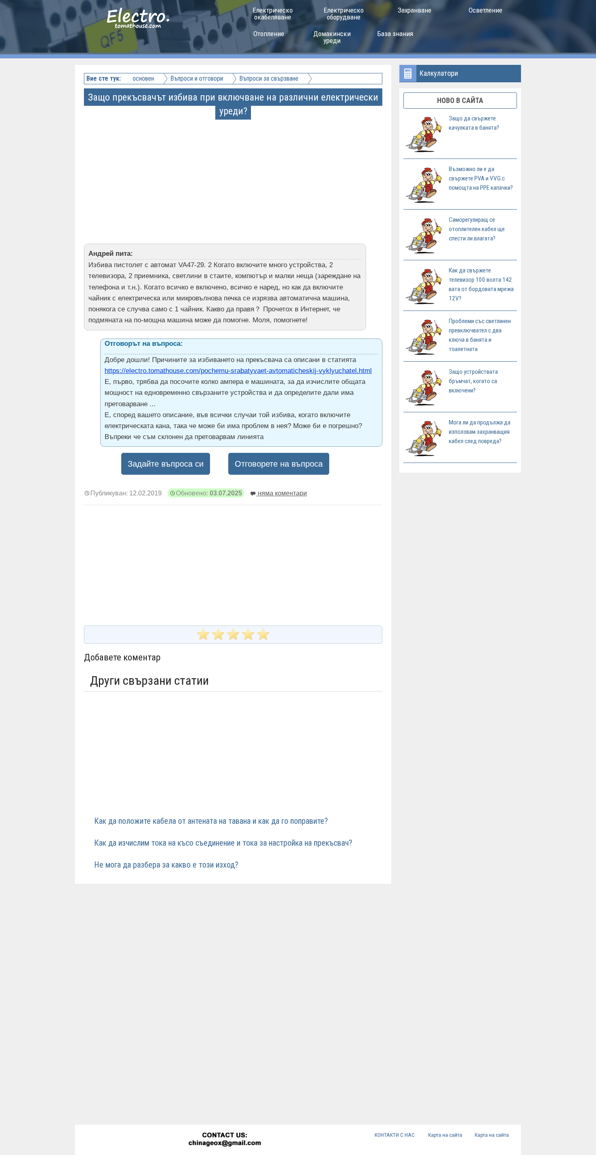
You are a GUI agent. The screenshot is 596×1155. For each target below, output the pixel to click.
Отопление (268, 34)
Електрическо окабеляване (273, 13)
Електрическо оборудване (344, 13)
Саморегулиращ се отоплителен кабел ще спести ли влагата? (477, 229)
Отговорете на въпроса (279, 463)
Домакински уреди (332, 37)
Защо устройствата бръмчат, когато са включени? (473, 381)
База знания (395, 34)
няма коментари (281, 493)
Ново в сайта (460, 100)
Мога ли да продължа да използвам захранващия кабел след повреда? (479, 432)
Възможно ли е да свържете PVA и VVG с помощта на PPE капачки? (481, 178)
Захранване (414, 10)
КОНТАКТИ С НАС (395, 1134)
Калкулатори (439, 73)
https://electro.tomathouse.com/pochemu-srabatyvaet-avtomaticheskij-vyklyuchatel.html (238, 371)
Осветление (485, 10)
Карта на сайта (445, 1134)
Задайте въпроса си (166, 463)
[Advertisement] (234, 175)
